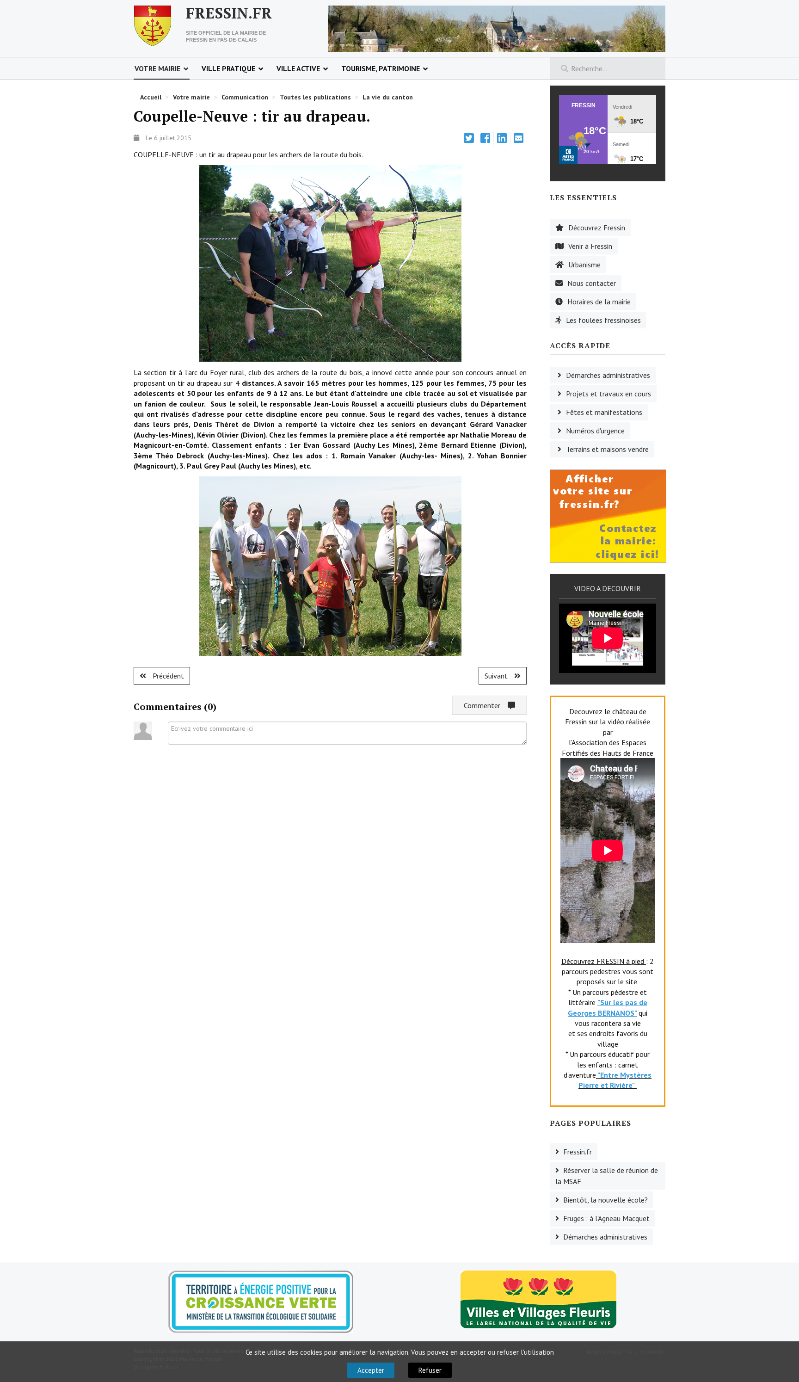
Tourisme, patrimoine (380, 68)
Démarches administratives (608, 375)
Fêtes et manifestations (604, 412)
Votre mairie (157, 68)
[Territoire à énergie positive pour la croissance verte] (261, 1302)
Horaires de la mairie (599, 301)
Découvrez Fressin (596, 227)
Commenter (486, 705)
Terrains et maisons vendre (607, 449)
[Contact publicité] (608, 515)
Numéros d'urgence (595, 430)
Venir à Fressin (590, 246)
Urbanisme (584, 264)
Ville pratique (228, 68)
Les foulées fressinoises (603, 320)
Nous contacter (591, 283)
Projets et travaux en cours (608, 393)
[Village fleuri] (538, 1298)
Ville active (298, 68)
